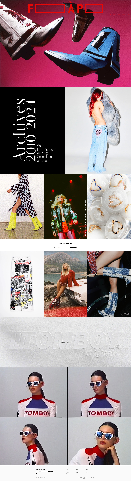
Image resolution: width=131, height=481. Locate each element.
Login (114, 14)
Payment (67, 472)
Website (77, 471)
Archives (22, 14)
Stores (77, 469)
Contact (77, 472)
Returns (67, 471)
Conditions (87, 472)
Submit (73, 247)
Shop (2, 14)
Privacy (87, 471)
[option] (65, 43)
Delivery (67, 469)
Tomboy (8, 14)
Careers (87, 469)
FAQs (67, 473)
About (18, 14)
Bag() (119, 14)
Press (13, 14)
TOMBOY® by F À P (65, 342)
